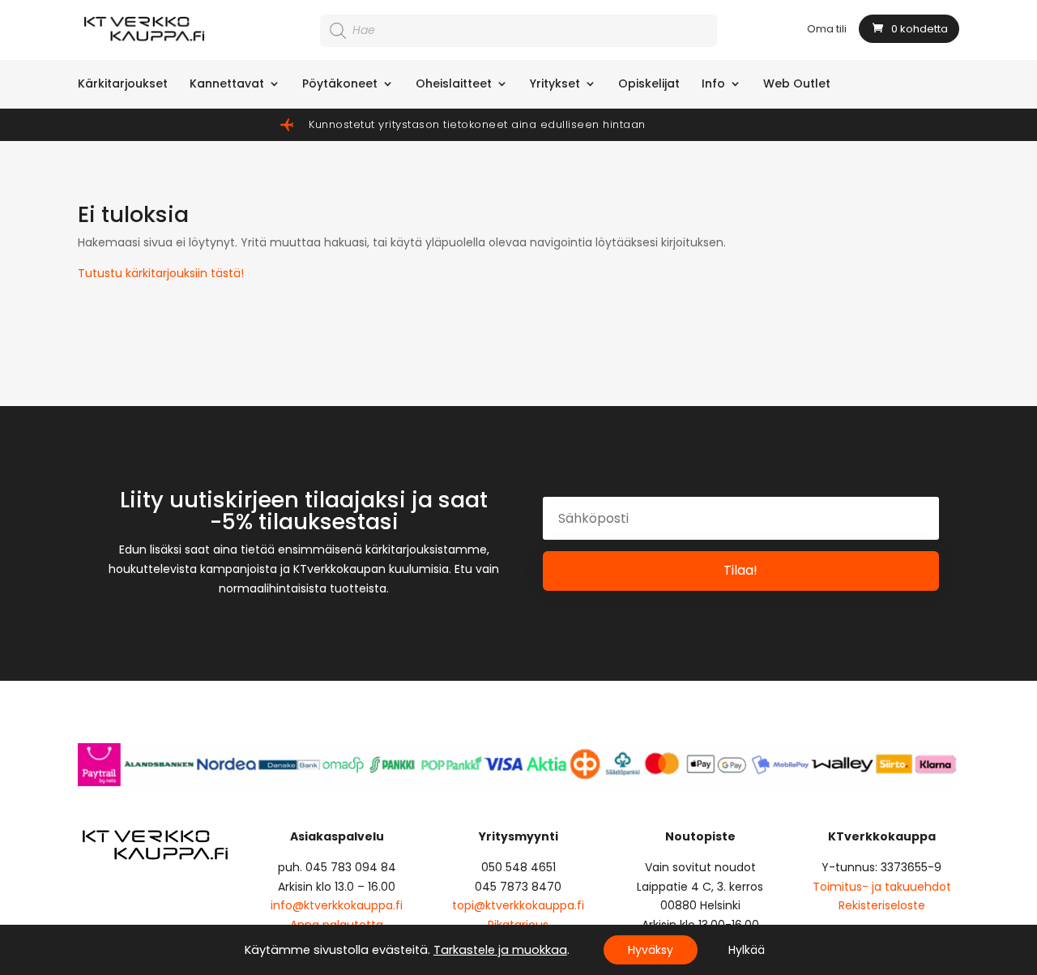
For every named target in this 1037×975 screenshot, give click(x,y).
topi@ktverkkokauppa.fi (518, 905)
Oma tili (827, 30)
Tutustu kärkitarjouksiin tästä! (161, 273)
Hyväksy (650, 950)
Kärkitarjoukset (123, 85)
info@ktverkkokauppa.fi (337, 905)
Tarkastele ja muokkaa (500, 950)
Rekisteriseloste (882, 905)
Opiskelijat (649, 85)
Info (713, 85)
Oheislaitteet (454, 85)
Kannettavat (227, 85)
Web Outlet (796, 85)
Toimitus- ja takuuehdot (882, 887)
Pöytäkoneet (340, 85)
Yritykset (555, 85)
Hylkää (746, 950)
